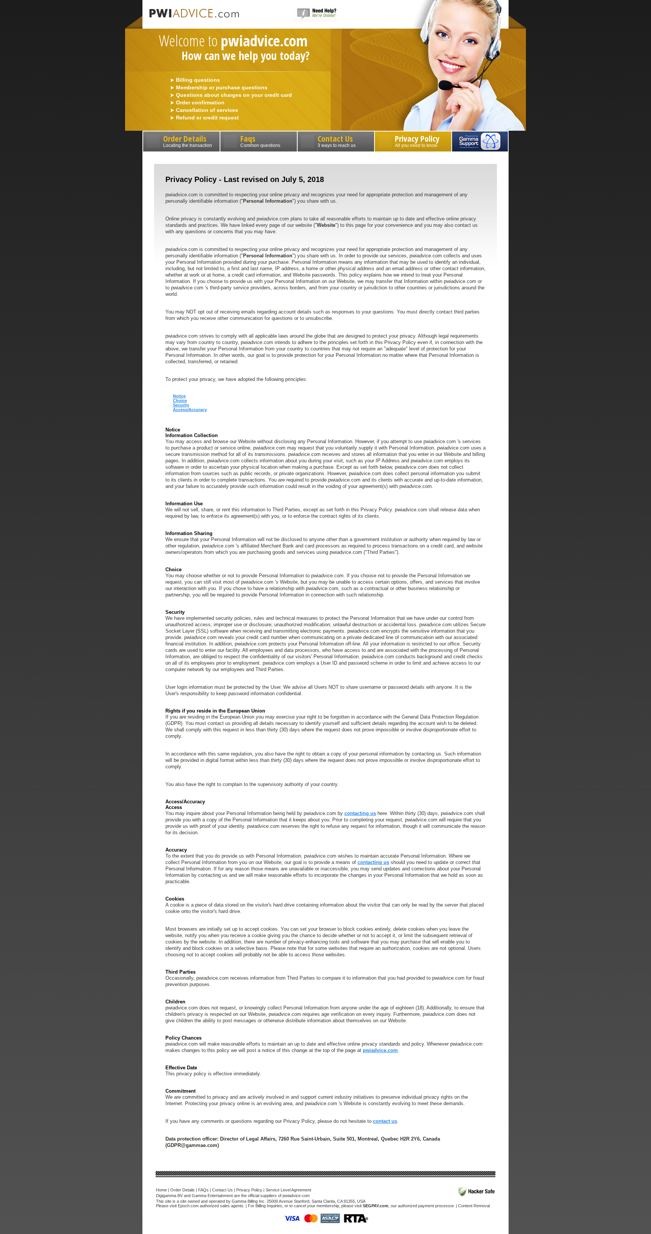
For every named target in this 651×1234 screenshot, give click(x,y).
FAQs (203, 1190)
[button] (315, 20)
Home (161, 1190)
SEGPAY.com (375, 1205)
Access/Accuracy (190, 409)
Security (181, 405)
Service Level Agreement (288, 1190)
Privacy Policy (417, 140)
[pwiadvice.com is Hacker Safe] (476, 1192)
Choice (180, 400)
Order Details (187, 140)
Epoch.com (188, 1205)
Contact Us (337, 140)
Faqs (260, 140)
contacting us (360, 813)
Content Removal (474, 1205)
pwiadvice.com (380, 1050)
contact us (385, 1121)
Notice (179, 396)
